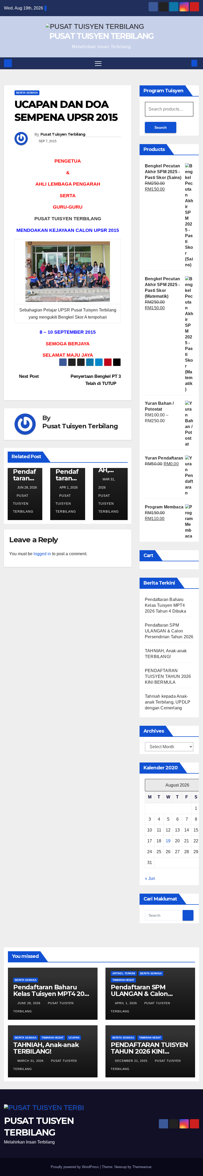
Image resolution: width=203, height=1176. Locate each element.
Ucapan (73, 1037)
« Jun (150, 878)
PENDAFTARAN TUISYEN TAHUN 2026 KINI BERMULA (168, 676)
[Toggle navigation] (98, 63)
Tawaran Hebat (123, 980)
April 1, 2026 (126, 1003)
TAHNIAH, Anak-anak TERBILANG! (46, 1048)
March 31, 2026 (31, 1060)
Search (160, 127)
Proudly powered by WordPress (75, 1167)
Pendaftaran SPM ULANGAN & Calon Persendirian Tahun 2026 (169, 631)
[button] (185, 63)
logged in (42, 554)
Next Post (28, 376)
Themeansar (141, 1167)
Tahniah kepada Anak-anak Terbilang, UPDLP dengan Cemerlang (167, 702)
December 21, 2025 (132, 1060)
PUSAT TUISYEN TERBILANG (101, 36)
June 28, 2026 (29, 1003)
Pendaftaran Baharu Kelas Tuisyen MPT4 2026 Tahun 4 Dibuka (165, 605)
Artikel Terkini (123, 973)
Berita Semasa (27, 92)
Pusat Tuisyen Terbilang (62, 134)
